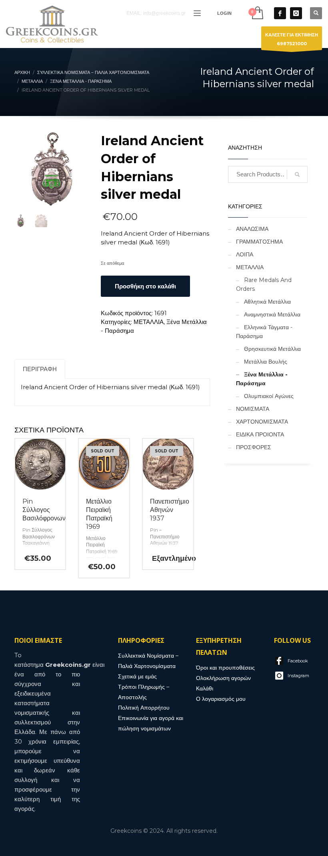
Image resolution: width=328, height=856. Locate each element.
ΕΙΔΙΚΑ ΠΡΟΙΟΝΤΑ (260, 434)
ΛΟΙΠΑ (244, 254)
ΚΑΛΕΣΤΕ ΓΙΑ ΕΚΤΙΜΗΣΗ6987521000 (291, 39)
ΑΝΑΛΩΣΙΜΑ (252, 228)
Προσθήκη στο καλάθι (145, 286)
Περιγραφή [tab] (40, 369)
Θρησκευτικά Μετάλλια (272, 348)
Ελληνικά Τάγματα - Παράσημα (264, 332)
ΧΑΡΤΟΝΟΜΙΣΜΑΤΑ (262, 421)
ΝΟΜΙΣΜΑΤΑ (252, 408)
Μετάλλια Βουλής (265, 361)
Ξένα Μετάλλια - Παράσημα (262, 379)
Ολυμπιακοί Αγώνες (269, 396)
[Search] (297, 174)
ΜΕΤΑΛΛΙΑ (149, 322)
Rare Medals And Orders (264, 284)
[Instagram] (296, 13)
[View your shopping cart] (257, 13)
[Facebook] (280, 13)
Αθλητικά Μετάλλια (267, 301)
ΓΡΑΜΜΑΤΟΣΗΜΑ (259, 241)
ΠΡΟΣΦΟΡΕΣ (253, 447)
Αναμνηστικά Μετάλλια (272, 314)
